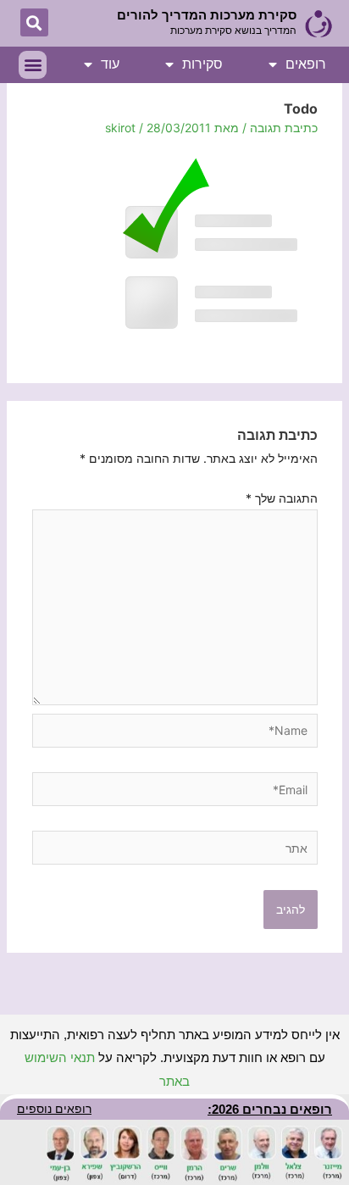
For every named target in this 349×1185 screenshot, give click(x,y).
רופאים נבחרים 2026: (270, 1109)
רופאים (305, 64)
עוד (110, 64)
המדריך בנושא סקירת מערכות (233, 30)
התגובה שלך (282, 498)
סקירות (202, 64)
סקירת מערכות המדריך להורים (206, 15)
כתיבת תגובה (284, 127)
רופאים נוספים (54, 1108)
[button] (34, 22)
